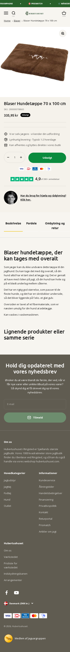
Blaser (17, 20)
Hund (7, 499)
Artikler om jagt (47, 531)
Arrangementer (13, 580)
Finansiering (46, 499)
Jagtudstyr (10, 480)
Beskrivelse (13, 223)
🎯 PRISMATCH (34, 3)
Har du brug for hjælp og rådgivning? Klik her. (43, 197)
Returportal (45, 518)
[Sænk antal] (8, 157)
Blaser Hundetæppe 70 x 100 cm (40, 20)
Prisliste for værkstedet (11, 565)
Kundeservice (47, 480)
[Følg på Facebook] (6, 592)
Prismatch (45, 525)
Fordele (31, 223)
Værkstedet (11, 557)
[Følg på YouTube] (16, 592)
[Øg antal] (21, 157)
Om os (7, 550)
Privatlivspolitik (48, 506)
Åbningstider (46, 486)
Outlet (7, 506)
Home (7, 20)
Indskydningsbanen (15, 573)
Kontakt (43, 512)
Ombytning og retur (55, 225)
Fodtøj (7, 493)
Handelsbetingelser (50, 493)
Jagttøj (7, 486)
